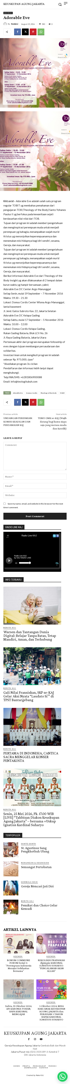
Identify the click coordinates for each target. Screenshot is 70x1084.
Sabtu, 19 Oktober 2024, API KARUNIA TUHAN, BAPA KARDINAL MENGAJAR (18, 1010)
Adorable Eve (18, 393)
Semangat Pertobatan (36, 867)
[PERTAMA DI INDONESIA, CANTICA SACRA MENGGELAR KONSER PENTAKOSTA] (32, 727)
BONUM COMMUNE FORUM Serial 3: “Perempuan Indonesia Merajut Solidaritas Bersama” (18, 965)
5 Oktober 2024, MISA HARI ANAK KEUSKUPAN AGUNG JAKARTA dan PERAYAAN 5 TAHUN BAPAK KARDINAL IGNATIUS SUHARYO (51, 1013)
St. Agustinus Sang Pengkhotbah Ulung (35, 849)
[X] (25, 32)
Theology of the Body (49, 393)
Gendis (45, 1058)
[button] (62, 1077)
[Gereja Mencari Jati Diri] (10, 888)
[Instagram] (35, 1039)
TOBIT (62, 393)
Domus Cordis (31, 393)
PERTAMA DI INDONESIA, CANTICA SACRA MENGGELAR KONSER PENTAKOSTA (30, 757)
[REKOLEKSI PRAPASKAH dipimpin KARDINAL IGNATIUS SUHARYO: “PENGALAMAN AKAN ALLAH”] (51, 943)
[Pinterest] (33, 32)
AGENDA (8, 13)
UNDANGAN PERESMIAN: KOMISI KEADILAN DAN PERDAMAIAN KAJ (17, 422)
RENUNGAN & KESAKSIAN (35, 863)
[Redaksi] (5, 24)
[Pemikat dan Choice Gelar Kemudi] (10, 907)
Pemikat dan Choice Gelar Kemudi (39, 906)
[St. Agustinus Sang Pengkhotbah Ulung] (10, 849)
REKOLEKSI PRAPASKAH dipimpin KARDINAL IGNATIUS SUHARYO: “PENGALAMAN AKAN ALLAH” (51, 965)
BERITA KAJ (9, 628)
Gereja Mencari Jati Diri (37, 886)
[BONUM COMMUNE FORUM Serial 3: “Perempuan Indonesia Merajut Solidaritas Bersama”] (18, 943)
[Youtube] (41, 1039)
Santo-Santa (28, 844)
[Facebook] (17, 32)
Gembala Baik (29, 882)
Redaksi (14, 24)
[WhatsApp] (41, 32)
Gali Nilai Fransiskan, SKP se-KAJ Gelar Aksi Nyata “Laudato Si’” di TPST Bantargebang (28, 696)
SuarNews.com (29, 1058)
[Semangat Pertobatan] (10, 868)
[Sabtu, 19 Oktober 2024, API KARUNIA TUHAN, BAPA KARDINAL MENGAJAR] (18, 989)
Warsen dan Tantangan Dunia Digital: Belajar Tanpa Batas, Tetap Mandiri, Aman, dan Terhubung (29, 635)
